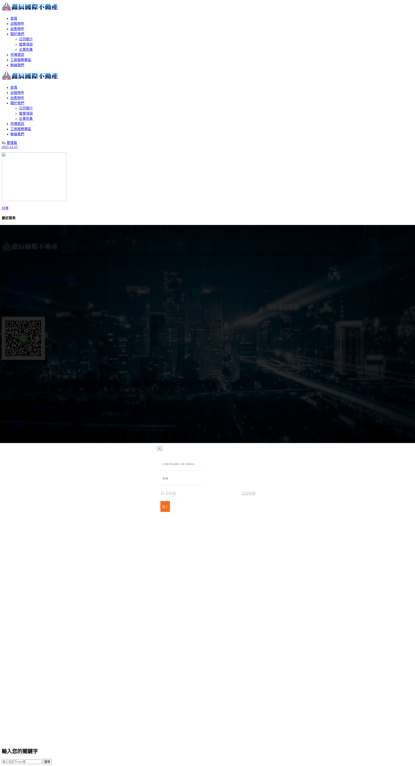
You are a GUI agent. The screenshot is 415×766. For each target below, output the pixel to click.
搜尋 (47, 761)
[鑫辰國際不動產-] (30, 10)
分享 (5, 208)
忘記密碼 (248, 493)
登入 (165, 506)
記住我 (170, 493)
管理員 (12, 143)
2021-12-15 (10, 147)
